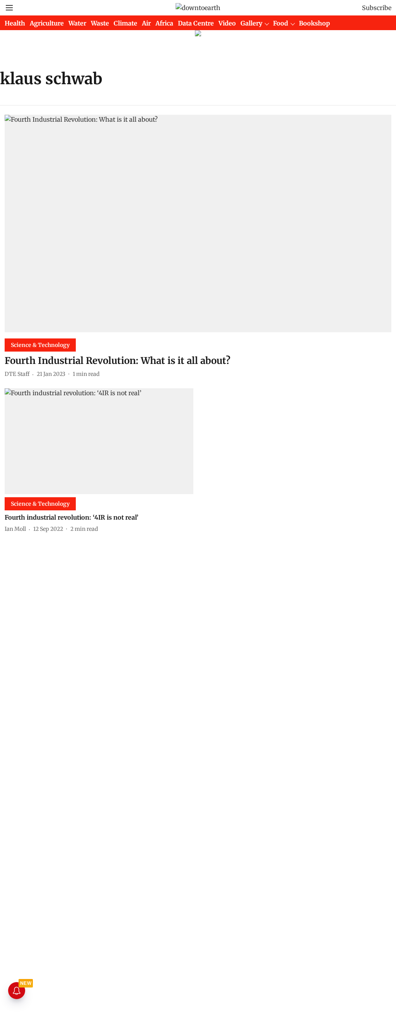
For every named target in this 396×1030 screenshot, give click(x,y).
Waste (100, 23)
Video (227, 23)
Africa (164, 23)
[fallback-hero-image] (198, 223)
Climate (125, 23)
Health (15, 23)
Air (146, 23)
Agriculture (47, 23)
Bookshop (314, 23)
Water (77, 23)
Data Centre (196, 23)
